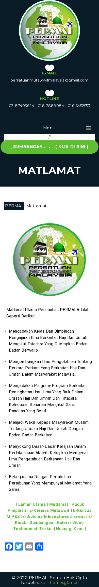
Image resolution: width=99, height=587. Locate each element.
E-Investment (57, 516)
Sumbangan (41, 522)
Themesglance (63, 582)
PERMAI (14, 206)
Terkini (46, 528)
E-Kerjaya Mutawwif (49, 510)
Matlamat (58, 504)
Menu (49, 128)
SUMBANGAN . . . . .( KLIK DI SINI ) (50, 146)
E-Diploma (32, 516)
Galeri (63, 522)
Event (79, 516)
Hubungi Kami (70, 528)
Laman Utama (32, 504)
